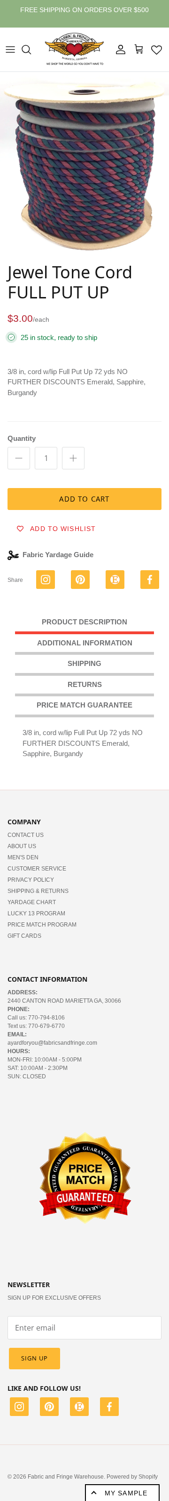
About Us (22, 846)
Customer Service (37, 868)
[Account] (118, 49)
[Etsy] (79, 1408)
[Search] (31, 49)
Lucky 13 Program (36, 913)
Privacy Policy (31, 880)
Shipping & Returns (38, 891)
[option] (84, 164)
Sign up (34, 1358)
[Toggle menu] (10, 49)
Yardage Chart (32, 902)
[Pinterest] (49, 1408)
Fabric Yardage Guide (58, 555)
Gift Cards (24, 936)
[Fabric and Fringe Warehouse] (74, 49)
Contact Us (26, 835)
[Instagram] (19, 1408)
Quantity (22, 438)
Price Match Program (42, 924)
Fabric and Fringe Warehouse (66, 1476)
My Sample (126, 1493)
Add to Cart (84, 498)
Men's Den (23, 857)
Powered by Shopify (132, 1476)
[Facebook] (109, 1408)
